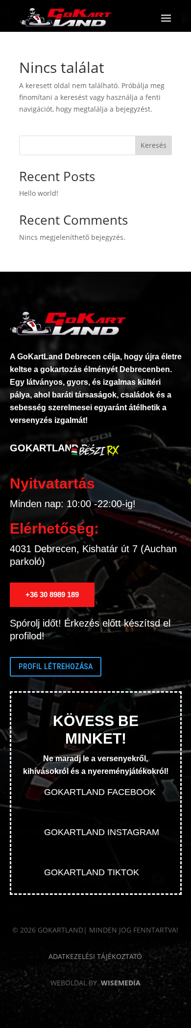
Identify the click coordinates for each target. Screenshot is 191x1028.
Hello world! (38, 193)
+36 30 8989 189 (52, 594)
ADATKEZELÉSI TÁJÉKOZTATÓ (95, 956)
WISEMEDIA (121, 982)
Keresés (154, 145)
